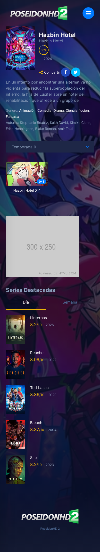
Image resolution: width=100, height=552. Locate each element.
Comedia (44, 110)
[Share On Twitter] (75, 72)
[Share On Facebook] (65, 72)
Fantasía (12, 116)
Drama (58, 110)
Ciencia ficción (77, 110)
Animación (27, 110)
